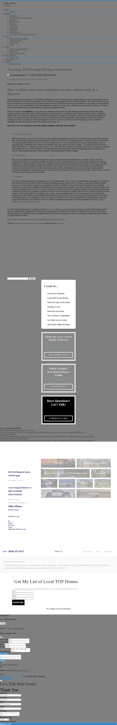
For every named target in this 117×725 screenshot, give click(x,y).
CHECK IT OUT (58, 387)
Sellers (7, 47)
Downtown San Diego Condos (20, 18)
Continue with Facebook (9, 664)
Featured (8, 13)
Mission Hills (14, 22)
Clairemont (13, 16)
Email (2, 644)
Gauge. (51, 209)
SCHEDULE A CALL (58, 418)
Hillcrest (12, 24)
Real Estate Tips (10, 55)
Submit (2, 660)
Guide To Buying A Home (18, 39)
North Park (13, 30)
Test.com (60, 223)
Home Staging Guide (16, 53)
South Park (13, 28)
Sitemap (98, 551)
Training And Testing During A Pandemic (29, 223)
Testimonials (9, 60)
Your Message (5, 651)
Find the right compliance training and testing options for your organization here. (36, 219)
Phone (2, 647)
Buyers (7, 36)
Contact (7, 5)
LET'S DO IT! (5, 678)
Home (7, 9)
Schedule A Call (15, 64)
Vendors (12, 11)
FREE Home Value (58, 355)
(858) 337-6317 (10, 3)
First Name (4, 640)
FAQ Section (14, 57)
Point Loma (13, 26)
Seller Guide (13, 51)
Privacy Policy (87, 551)
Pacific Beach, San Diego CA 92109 (22, 34)
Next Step (3, 654)
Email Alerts (13, 43)
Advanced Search (15, 41)
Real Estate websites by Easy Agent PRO (14, 561)
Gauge (61, 209)
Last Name (4, 642)
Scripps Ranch (14, 32)
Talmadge (12, 20)
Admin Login (108, 551)
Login (11, 45)
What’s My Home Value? (18, 49)
